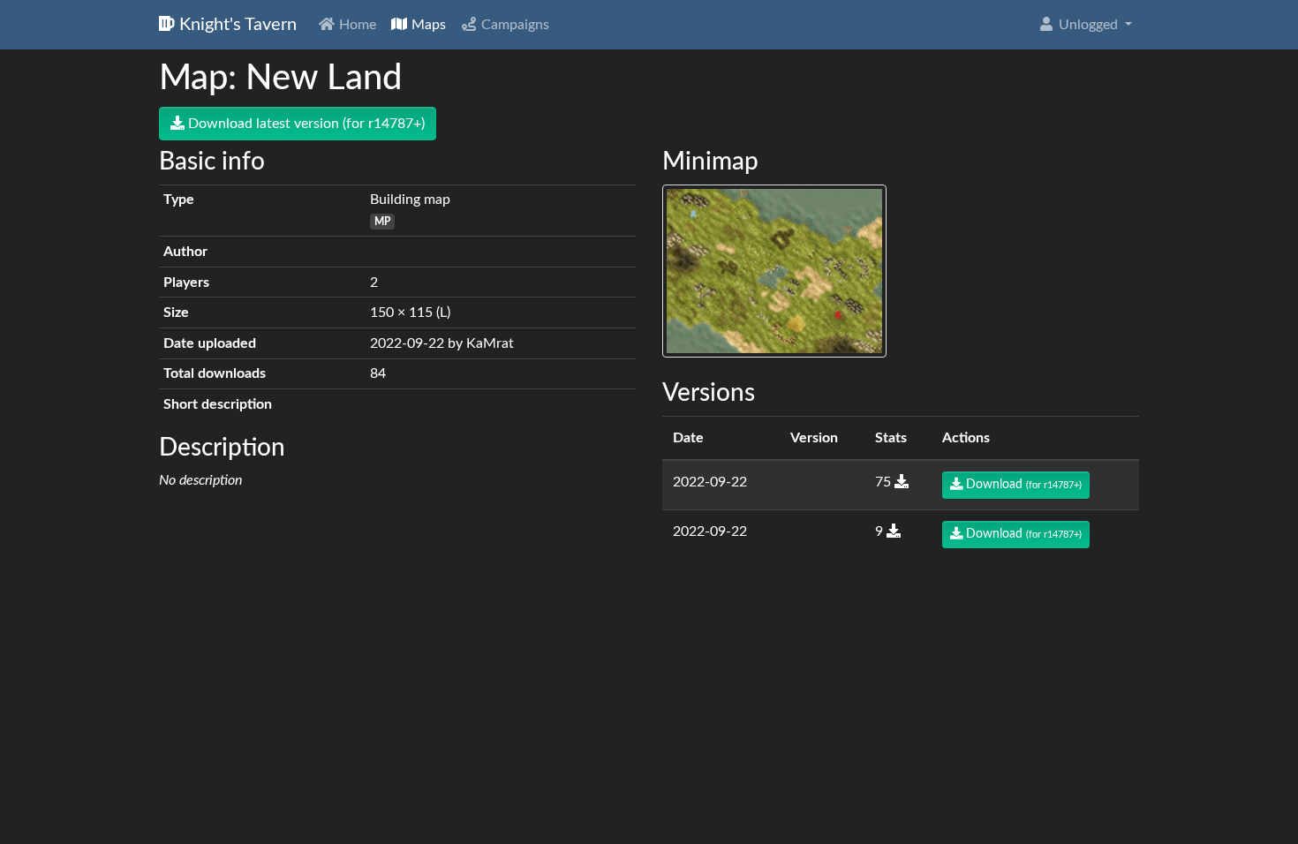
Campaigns (513, 25)
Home (356, 25)
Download (1022, 485)
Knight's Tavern (236, 25)
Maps (427, 25)
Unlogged (1088, 25)
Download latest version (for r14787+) (305, 124)
